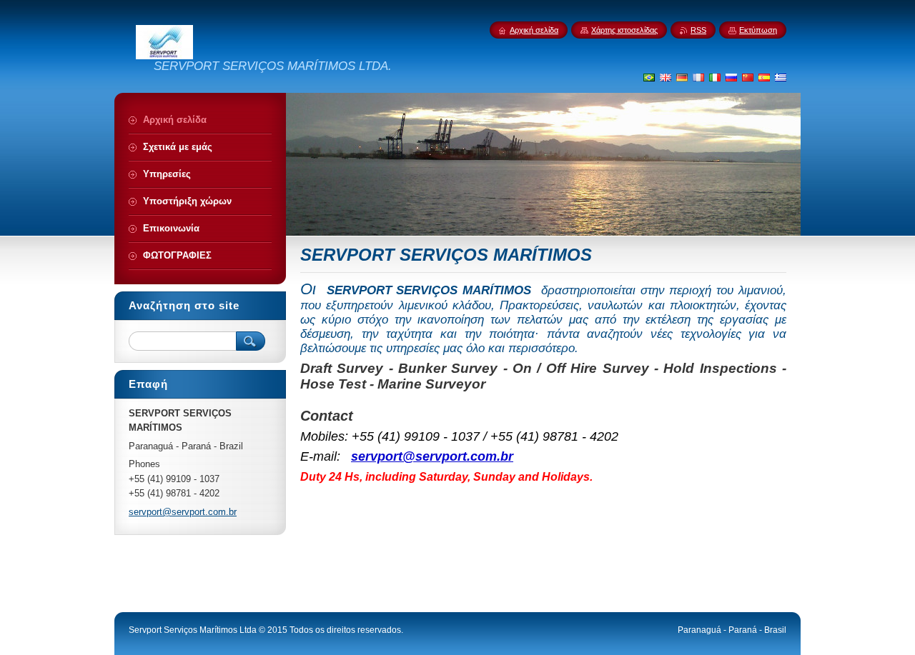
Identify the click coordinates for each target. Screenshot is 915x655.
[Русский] (731, 77)
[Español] (764, 77)
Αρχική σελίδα (534, 30)
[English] (665, 77)
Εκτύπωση (758, 30)
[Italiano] (715, 77)
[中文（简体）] (747, 77)
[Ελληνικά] (780, 77)
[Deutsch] (682, 77)
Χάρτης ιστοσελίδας (624, 30)
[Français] (698, 77)
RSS (698, 30)
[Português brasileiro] (649, 77)
